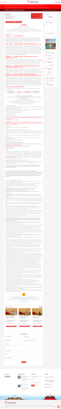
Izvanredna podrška (50, 69)
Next (41, 306)
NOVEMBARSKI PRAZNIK (15, 5)
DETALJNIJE (11, 326)
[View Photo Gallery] (11, 311)
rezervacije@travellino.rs (51, 85)
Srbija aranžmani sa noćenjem (10, 7)
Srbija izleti (43, 5)
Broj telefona (8, 357)
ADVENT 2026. (22, 5)
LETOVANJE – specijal (29, 7)
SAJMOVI (34, 5)
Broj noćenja (27, 336)
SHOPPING (38, 5)
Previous (39, 306)
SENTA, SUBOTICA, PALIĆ (24, 385)
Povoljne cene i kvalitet (50, 62)
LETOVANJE (36, 7)
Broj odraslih (8, 340)
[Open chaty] (58, 406)
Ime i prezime (8, 350)
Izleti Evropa (18, 7)
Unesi (33, 385)
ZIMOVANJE (40, 7)
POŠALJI (23, 362)
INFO (48, 7)
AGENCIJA (44, 7)
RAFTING (23, 7)
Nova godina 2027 (28, 5)
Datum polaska (8, 336)
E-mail (6, 354)
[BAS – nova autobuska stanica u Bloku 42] (19, 377)
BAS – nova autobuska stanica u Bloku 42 (25, 376)
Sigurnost (50, 55)
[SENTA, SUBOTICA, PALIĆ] (19, 385)
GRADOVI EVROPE (7, 5)
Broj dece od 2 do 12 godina (30, 340)
